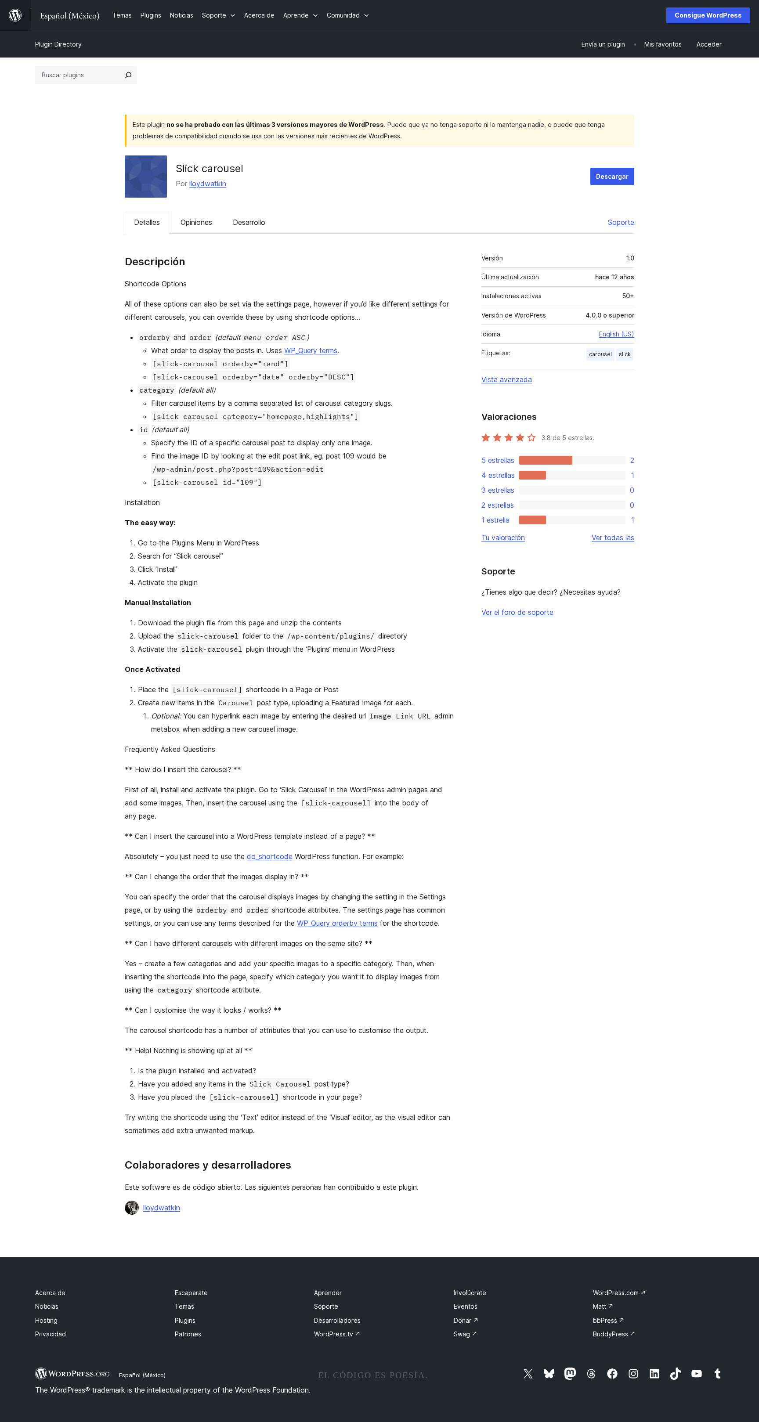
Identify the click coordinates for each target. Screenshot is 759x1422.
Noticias (46, 1306)
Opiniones (196, 222)
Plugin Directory (58, 44)
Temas (184, 1306)
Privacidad (50, 1334)
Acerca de (50, 1292)
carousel (600, 354)
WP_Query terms (310, 350)
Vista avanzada (506, 379)
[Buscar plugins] (128, 75)
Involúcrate (470, 1292)
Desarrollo (249, 222)
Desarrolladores (337, 1320)
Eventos (465, 1306)
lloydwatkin (207, 183)
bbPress (609, 1320)
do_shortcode (270, 856)
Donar (466, 1320)
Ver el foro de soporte (517, 612)
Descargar (612, 176)
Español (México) (142, 1375)
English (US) (616, 334)
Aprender (328, 1292)
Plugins (185, 1320)
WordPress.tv (337, 1334)
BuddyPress (614, 1334)
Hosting (46, 1320)
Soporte (621, 222)
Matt (603, 1306)
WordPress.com (619, 1292)
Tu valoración (503, 537)
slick (625, 354)
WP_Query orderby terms (337, 923)
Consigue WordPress (708, 15)
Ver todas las (613, 537)
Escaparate (191, 1292)
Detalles (147, 222)
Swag (465, 1334)
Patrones (188, 1334)
